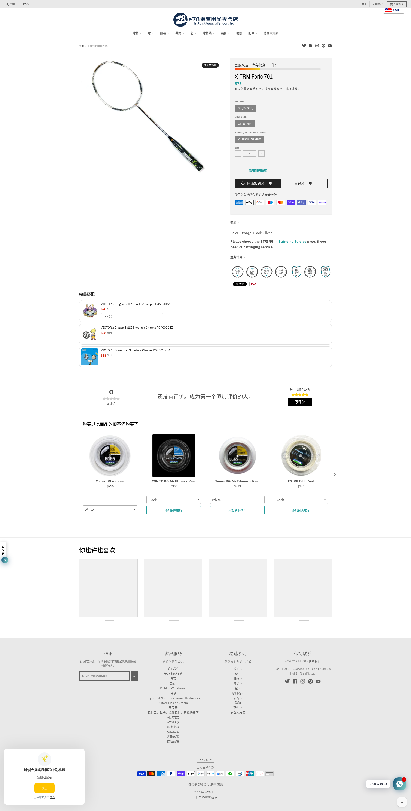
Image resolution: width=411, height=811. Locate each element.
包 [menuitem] (192, 33)
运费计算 (236, 257)
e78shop (211, 792)
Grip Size (241, 116)
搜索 (173, 679)
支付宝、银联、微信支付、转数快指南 (173, 712)
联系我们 (314, 661)
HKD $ (25, 4)
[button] (205, 311)
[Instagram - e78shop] (317, 46)
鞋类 (236, 683)
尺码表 (173, 708)
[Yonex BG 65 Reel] (110, 455)
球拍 (236, 669)
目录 (173, 693)
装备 (236, 698)
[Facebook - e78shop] (311, 46)
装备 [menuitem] (224, 33)
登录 (364, 4)
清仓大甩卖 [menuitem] (271, 33)
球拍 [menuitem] (136, 33)
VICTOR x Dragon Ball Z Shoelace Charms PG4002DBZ (137, 327)
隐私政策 (173, 741)
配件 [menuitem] (251, 33)
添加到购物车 (174, 510)
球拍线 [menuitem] (207, 33)
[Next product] (335, 474)
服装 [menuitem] (163, 33)
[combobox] (132, 316)
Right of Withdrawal (173, 688)
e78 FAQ (173, 722)
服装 (236, 679)
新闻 (173, 683)
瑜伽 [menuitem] (239, 33)
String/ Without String (250, 132)
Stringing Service (292, 241)
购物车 (399, 4)
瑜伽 (238, 703)
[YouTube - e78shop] (330, 46)
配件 (236, 708)
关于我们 (173, 669)
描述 (233, 222)
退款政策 (173, 736)
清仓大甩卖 (237, 712)
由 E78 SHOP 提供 (205, 797)
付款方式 (173, 717)
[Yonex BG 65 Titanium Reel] (237, 455)
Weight (239, 101)
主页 (81, 45)
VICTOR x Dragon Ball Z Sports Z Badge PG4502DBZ (135, 304)
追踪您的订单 (173, 674)
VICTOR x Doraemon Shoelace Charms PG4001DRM (135, 350)
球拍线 (236, 693)
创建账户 (377, 4)
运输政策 (173, 732)
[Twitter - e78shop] (304, 46)
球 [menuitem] (149, 33)
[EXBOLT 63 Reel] (301, 455)
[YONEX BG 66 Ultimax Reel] (173, 455)
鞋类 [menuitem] (178, 33)
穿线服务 (277, 89)
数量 (237, 147)
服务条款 (173, 727)
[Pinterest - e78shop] (323, 46)
